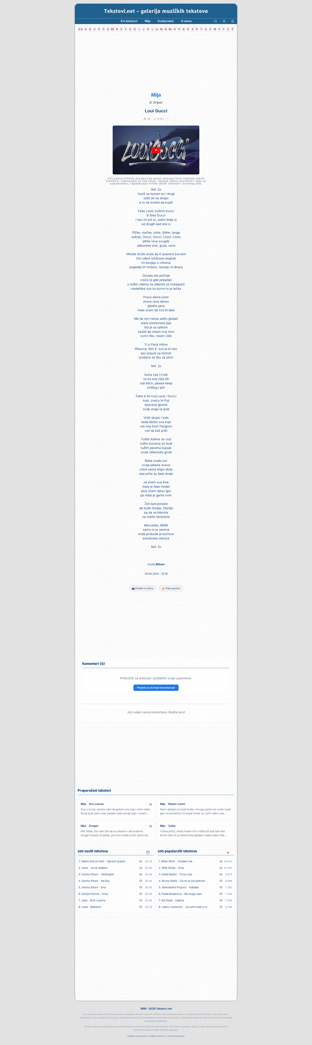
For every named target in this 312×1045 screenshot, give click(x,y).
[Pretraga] (215, 21)
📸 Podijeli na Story (142, 588)
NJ (170, 29)
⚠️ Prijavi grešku (171, 588)
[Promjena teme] (232, 21)
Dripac (158, 102)
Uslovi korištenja (176, 1036)
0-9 (80, 29)
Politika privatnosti (137, 1036)
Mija (156, 95)
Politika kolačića (157, 1036)
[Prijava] (224, 21)
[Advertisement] (156, 62)
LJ (157, 29)
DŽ (112, 29)
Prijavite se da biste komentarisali (156, 687)
